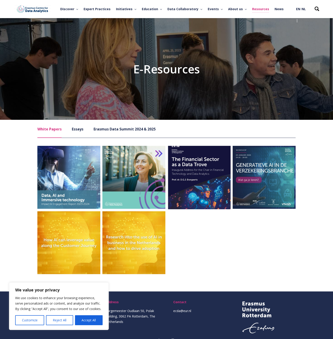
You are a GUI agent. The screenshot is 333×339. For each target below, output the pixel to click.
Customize (30, 320)
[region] (59, 306)
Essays (77, 129)
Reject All (59, 320)
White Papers (49, 129)
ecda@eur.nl (182, 311)
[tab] (49, 132)
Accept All (89, 320)
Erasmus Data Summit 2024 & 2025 (125, 129)
